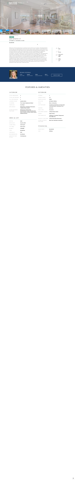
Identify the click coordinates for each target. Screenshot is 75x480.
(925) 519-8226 (30, 75)
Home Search (49, 3)
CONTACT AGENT (56, 75)
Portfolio (43, 3)
